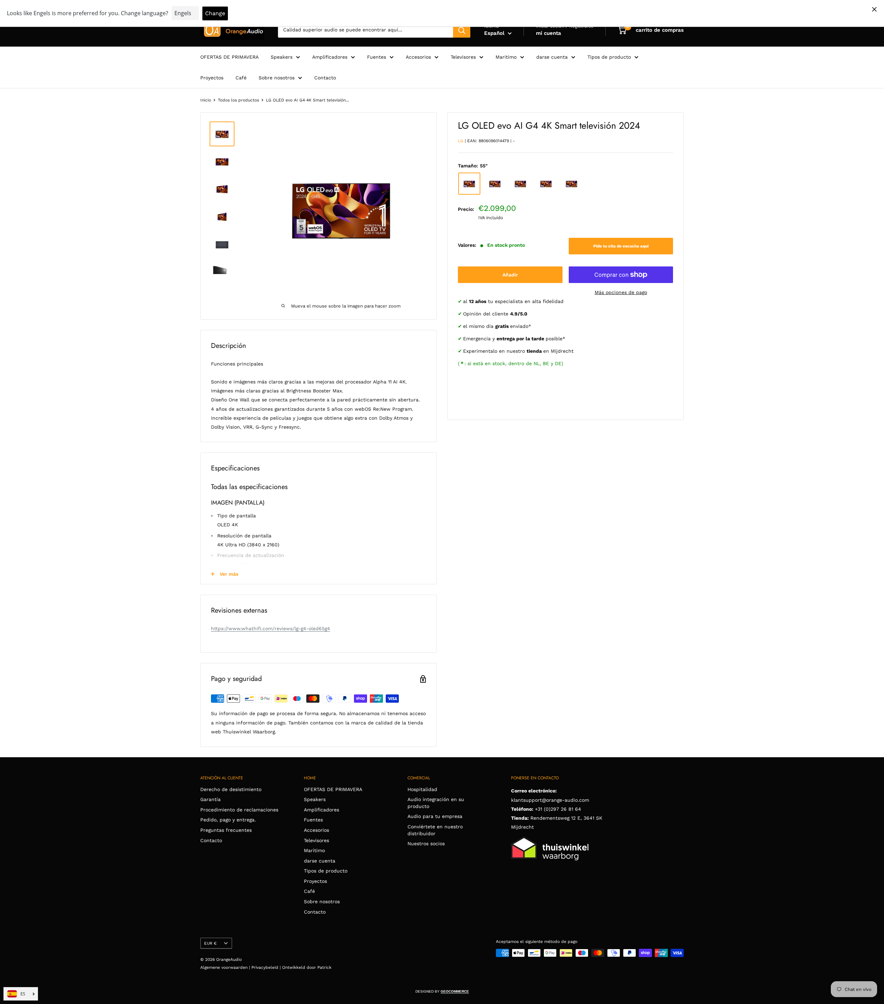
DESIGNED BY (442, 991)
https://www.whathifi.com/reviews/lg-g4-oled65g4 (270, 628)
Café (241, 77)
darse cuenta (552, 57)
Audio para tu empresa (434, 816)
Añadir (510, 274)
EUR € (210, 943)
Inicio (205, 100)
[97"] (571, 184)
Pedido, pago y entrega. (228, 819)
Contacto (325, 77)
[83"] (546, 184)
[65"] (495, 184)
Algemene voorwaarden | (225, 967)
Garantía (210, 799)
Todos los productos (238, 100)
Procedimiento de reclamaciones (239, 809)
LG (460, 140)
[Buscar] (461, 30)
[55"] (469, 184)
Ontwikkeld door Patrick (307, 967)
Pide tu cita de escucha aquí (620, 246)
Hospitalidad (422, 789)
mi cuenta (548, 33)
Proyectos (211, 77)
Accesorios (418, 57)
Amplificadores (329, 57)
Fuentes (376, 57)
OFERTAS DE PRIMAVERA (229, 57)
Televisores (463, 57)
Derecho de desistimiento (230, 789)
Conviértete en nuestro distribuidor (435, 830)
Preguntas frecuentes (226, 830)
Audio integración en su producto (435, 803)
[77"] (520, 184)
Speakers (281, 57)
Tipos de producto (609, 57)
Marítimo (506, 57)
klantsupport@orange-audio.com (550, 800)
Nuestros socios (426, 843)
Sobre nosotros (277, 77)
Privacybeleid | (266, 967)
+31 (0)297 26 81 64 (558, 809)
